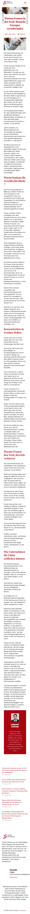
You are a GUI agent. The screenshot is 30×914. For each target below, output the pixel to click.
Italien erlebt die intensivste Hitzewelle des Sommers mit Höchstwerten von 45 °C (12, 802)
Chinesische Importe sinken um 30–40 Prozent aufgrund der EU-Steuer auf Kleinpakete (14, 770)
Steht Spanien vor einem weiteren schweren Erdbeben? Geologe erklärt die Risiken (15, 791)
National (22, 34)
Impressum (14, 877)
